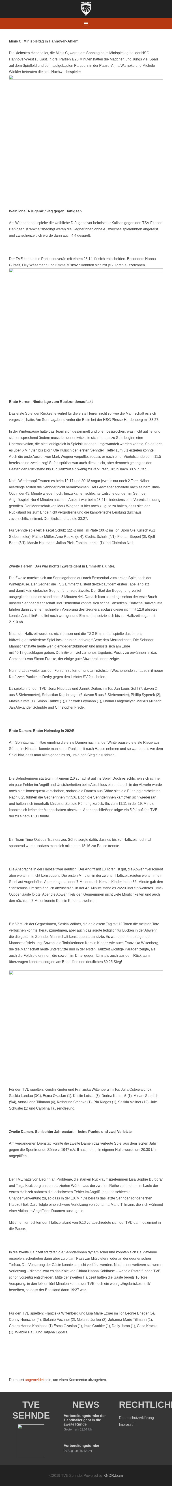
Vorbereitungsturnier (81, 1446)
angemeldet (34, 1380)
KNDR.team (113, 1475)
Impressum (127, 1424)
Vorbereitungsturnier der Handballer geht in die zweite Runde (85, 1420)
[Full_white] (86, 9)
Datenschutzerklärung (136, 1418)
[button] (86, 23)
